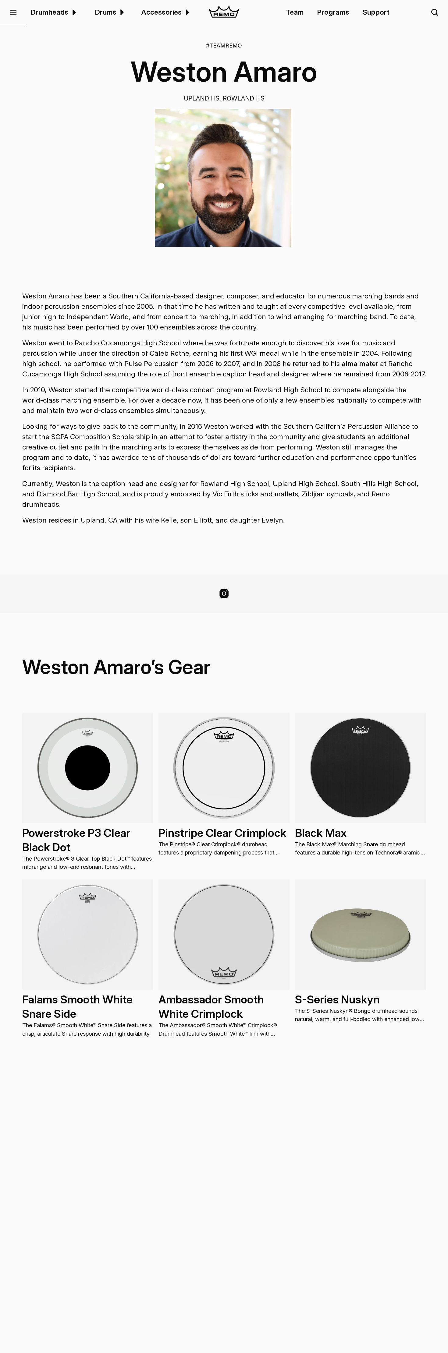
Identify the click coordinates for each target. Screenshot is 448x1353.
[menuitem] (73, 12)
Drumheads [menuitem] (49, 12)
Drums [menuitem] (105, 12)
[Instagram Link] (224, 593)
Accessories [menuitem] (161, 12)
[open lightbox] (224, 178)
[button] (13, 12)
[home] (224, 12)
